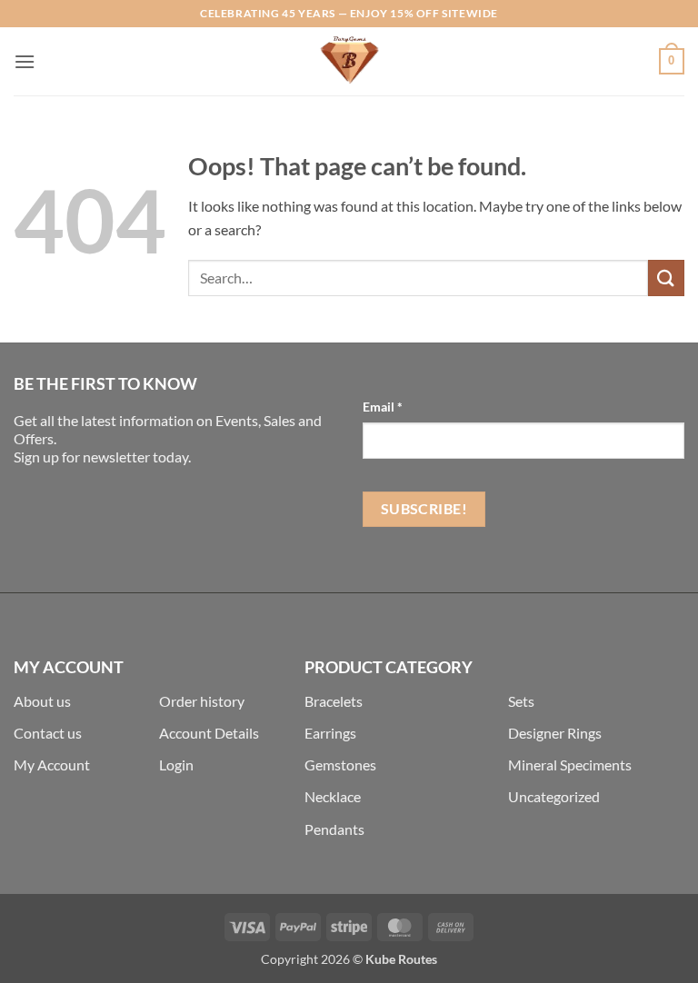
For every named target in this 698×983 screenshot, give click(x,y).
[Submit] (666, 277)
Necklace (332, 796)
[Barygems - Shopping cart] (349, 61)
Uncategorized (554, 796)
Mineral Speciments (570, 764)
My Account (52, 764)
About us (42, 701)
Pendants (334, 829)
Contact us (48, 732)
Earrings (330, 732)
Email (383, 406)
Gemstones (340, 764)
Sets (521, 701)
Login (176, 764)
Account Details (209, 732)
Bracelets (333, 701)
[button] (24, 61)
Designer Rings (555, 732)
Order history (201, 701)
